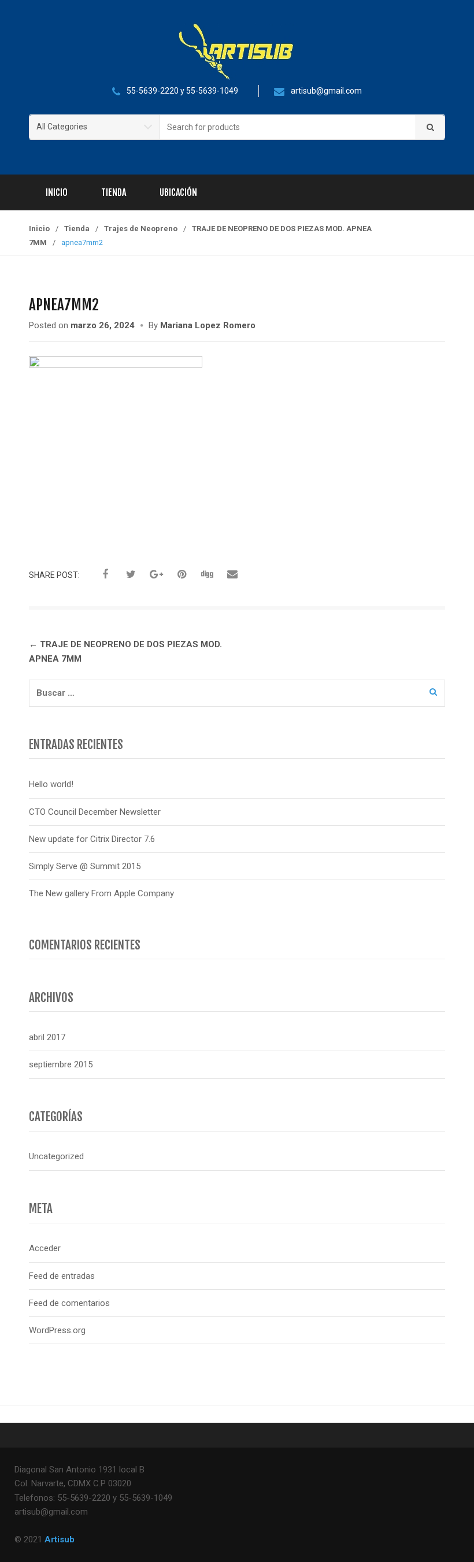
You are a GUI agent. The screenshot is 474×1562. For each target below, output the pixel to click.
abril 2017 (47, 1037)
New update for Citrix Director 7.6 (92, 839)
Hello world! (51, 784)
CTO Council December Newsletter (95, 812)
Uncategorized (56, 1156)
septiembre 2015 (60, 1064)
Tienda (113, 192)
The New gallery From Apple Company (101, 893)
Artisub (60, 1539)
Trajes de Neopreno (140, 228)
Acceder (45, 1248)
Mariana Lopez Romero (207, 325)
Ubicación (178, 192)
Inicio (57, 192)
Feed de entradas (62, 1276)
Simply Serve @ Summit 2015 (84, 866)
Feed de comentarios (69, 1303)
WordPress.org (57, 1330)
